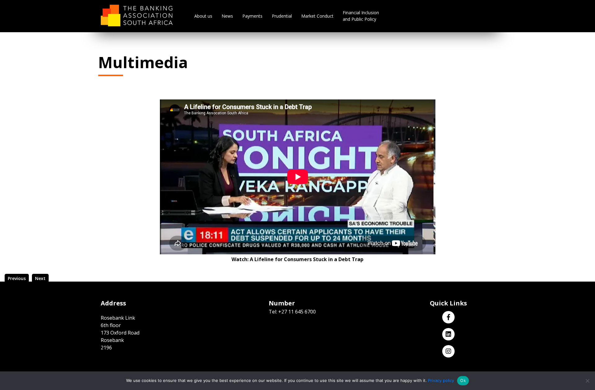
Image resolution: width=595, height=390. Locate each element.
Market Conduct (317, 16)
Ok (463, 380)
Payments (252, 16)
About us (203, 16)
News (227, 16)
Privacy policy (441, 380)
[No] (587, 381)
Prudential (282, 16)
